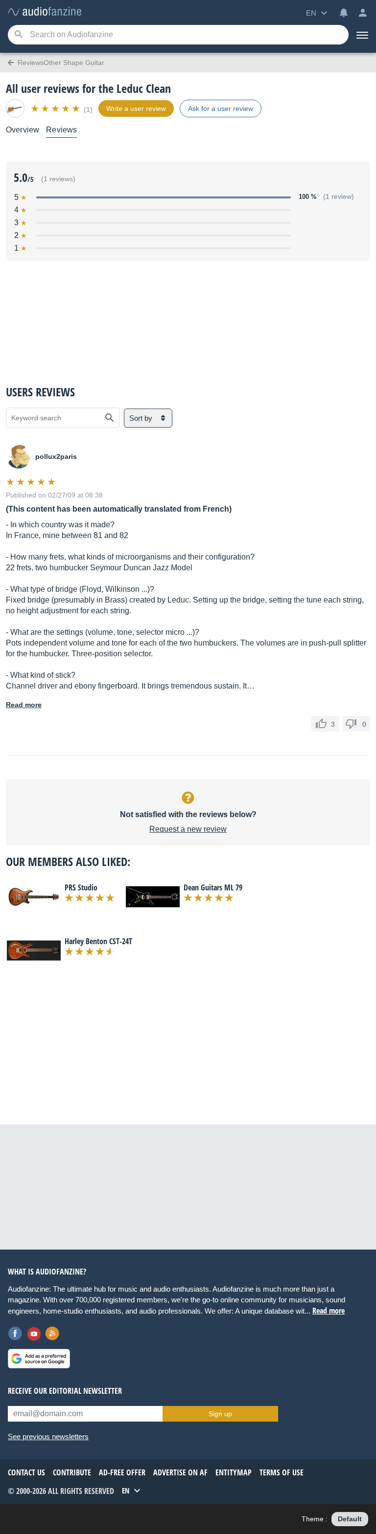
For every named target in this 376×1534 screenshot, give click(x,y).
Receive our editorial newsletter (65, 1390)
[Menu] (362, 35)
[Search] (18, 35)
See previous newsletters (48, 1436)
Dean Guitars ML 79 (213, 887)
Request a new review (188, 829)
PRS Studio (81, 887)
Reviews (61, 130)
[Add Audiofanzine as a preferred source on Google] (39, 1358)
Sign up (220, 1414)
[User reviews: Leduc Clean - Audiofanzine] (44, 12)
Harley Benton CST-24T (98, 941)
